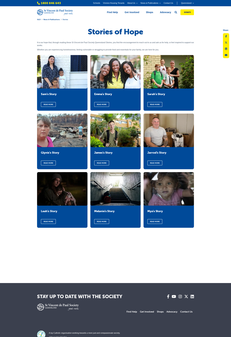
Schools (96, 3)
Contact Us (168, 3)
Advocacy (172, 311)
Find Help (131, 311)
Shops (160, 311)
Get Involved (147, 311)
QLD (39, 19)
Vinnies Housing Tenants (113, 3)
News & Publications (51, 19)
